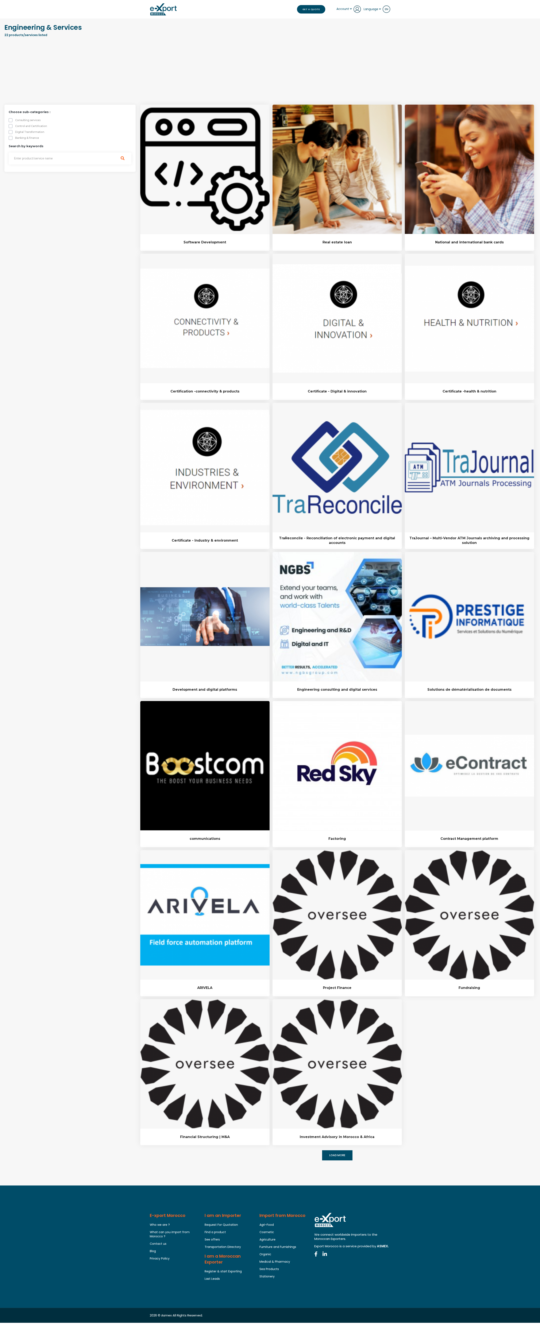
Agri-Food (266, 1225)
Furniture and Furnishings (277, 1247)
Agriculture (267, 1239)
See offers (212, 1239)
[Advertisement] (270, 71)
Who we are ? (160, 1225)
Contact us (158, 1244)
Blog (153, 1251)
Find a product (215, 1232)
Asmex (166, 1315)
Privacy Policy (160, 1258)
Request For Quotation (221, 1225)
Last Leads (212, 1279)
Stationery (267, 1276)
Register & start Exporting (223, 1271)
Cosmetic (266, 1232)
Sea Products (269, 1269)
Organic (265, 1254)
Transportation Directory (223, 1247)
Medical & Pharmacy (274, 1262)
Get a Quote (311, 9)
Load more (337, 1155)
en (386, 9)
